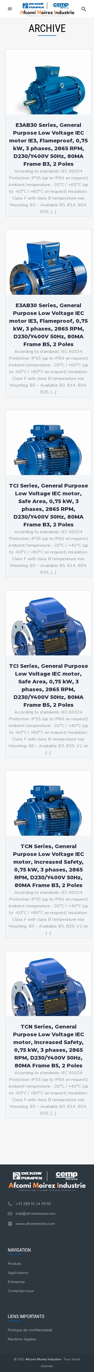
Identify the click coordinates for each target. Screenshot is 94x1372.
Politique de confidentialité (30, 1330)
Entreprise (16, 1281)
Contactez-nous (21, 1290)
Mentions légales (22, 1339)
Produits (14, 1263)
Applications (18, 1272)
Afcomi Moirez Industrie (43, 1359)
